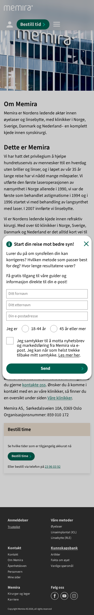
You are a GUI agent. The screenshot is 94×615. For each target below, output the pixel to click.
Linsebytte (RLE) (61, 538)
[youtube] (64, 599)
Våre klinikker (59, 398)
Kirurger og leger (19, 594)
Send (45, 368)
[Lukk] (86, 243)
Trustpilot (14, 527)
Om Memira (15, 560)
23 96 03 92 (52, 466)
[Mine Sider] (9, 24)
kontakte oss (34, 385)
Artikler (55, 555)
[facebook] (55, 599)
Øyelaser (56, 527)
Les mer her (69, 355)
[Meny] (57, 24)
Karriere (13, 600)
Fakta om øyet (60, 560)
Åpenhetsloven (17, 566)
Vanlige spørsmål (62, 566)
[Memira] (18, 8)
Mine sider (14, 577)
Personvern (15, 572)
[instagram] (74, 599)
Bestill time (20, 456)
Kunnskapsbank (64, 548)
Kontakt (13, 555)
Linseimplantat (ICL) (64, 532)
